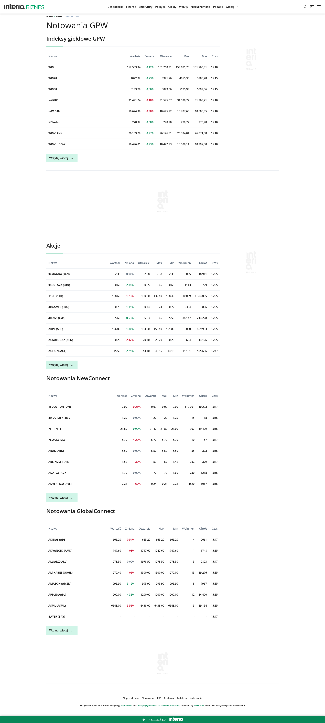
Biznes (59, 16)
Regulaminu (126, 705)
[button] (172, 7)
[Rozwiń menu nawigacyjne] (319, 7)
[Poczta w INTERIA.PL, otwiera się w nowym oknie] (312, 7)
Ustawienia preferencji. (169, 705)
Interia (49, 16)
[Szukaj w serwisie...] (305, 7)
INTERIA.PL (199, 705)
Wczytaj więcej (58, 158)
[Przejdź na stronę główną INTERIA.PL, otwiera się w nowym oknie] (14, 6)
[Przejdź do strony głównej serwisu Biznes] (35, 6)
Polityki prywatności (147, 705)
